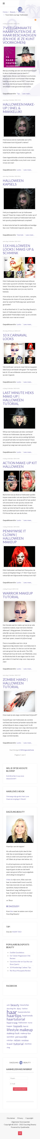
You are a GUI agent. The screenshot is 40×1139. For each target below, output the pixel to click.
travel (10, 1044)
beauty (15, 1005)
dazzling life (11, 1008)
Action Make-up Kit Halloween (20, 464)
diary (19, 1008)
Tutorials (20, 235)
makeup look (13, 1033)
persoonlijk (21, 1036)
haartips (14, 1015)
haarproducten (24, 1012)
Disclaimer (11, 1118)
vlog (8, 1047)
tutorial (18, 1044)
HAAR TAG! (17, 932)
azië (8, 1005)
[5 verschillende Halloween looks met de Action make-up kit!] (19, 481)
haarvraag (12, 1022)
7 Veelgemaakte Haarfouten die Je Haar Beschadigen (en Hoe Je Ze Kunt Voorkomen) (19, 35)
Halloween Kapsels (13, 182)
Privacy (20, 1118)
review (25, 1040)
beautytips (24, 1005)
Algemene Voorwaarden (20, 1122)
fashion (25, 1009)
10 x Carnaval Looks (15, 337)
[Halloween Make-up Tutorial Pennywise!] (19, 556)
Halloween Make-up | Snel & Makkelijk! (19, 108)
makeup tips (25, 1033)
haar (12, 1012)
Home (5, 12)
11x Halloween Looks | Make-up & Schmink (18, 249)
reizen (17, 1040)
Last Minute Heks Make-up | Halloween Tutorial (18, 398)
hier (11, 911)
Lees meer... (26, 93)
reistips (10, 1040)
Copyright (29, 1118)
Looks (19, 170)
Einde (32, 750)
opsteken (10, 1037)
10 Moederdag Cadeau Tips (20, 967)
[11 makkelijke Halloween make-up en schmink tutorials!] (19, 267)
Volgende (26, 750)
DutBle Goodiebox (17, 952)
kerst (25, 1026)
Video (8, 879)
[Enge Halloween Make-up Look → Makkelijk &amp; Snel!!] (19, 126)
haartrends (27, 1015)
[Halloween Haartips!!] (19, 198)
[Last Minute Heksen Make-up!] (19, 418)
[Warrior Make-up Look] (19, 611)
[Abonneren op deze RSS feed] (35, 20)
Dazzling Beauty (30, 1124)
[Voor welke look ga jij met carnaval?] (19, 353)
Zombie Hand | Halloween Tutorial (15, 683)
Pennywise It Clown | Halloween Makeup (14, 536)
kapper (10, 1026)
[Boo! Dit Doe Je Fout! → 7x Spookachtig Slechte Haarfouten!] (19, 57)
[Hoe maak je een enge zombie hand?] (19, 701)
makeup (26, 1029)
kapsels (17, 1026)
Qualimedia (24, 1127)
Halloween (22, 1023)
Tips (18, 93)
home (30, 1023)
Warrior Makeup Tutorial (18, 595)
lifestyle (13, 1029)
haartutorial (16, 1019)
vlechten (28, 1044)
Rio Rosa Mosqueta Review (20, 971)
